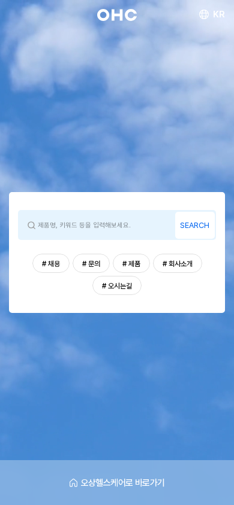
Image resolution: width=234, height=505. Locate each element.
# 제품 (131, 264)
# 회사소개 (178, 264)
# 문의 (91, 264)
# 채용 (51, 264)
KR (219, 14)
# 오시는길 (117, 286)
